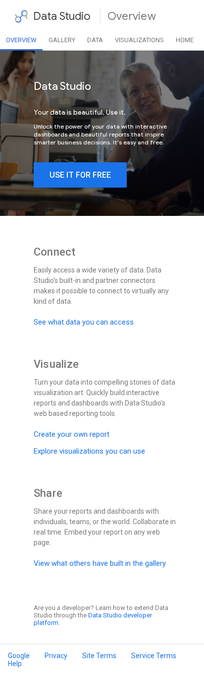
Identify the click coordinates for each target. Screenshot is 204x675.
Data (95, 40)
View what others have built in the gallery (100, 563)
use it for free (80, 175)
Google (19, 656)
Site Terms (99, 656)
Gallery (62, 40)
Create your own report (71, 434)
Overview (21, 40)
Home (185, 40)
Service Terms (153, 656)
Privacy (56, 656)
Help (15, 664)
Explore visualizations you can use (89, 451)
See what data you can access (84, 322)
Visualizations (139, 40)
